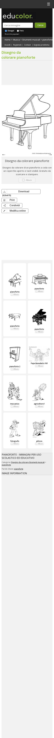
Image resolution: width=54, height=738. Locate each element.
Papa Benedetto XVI (39, 363)
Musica (16, 39)
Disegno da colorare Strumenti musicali (28, 462)
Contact (27, 45)
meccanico (14, 404)
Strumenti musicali (31, 39)
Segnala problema (41, 45)
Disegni (10, 30)
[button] (15, 211)
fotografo (14, 441)
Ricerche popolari (12, 34)
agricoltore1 (39, 404)
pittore (39, 441)
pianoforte (47, 39)
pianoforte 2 (14, 366)
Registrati (17, 45)
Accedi (7, 45)
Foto (21, 30)
